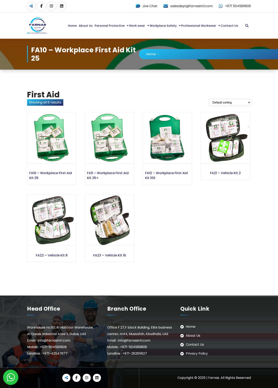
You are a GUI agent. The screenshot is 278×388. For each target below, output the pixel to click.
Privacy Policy (197, 353)
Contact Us (229, 26)
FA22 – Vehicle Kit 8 (52, 255)
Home (72, 26)
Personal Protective (110, 26)
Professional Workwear (198, 26)
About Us (86, 26)
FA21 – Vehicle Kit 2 (225, 173)
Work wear (137, 26)
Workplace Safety (163, 26)
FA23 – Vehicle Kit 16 (109, 255)
